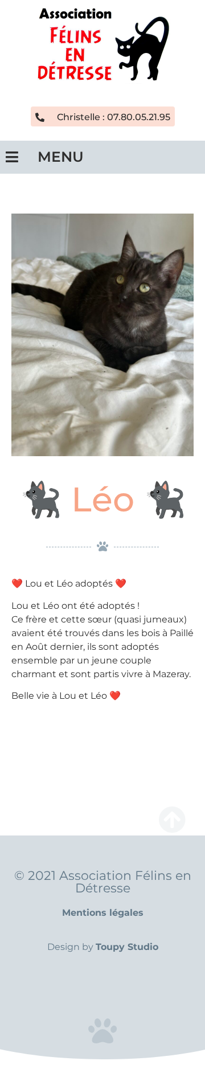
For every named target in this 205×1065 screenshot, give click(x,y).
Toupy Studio (127, 946)
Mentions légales (103, 912)
